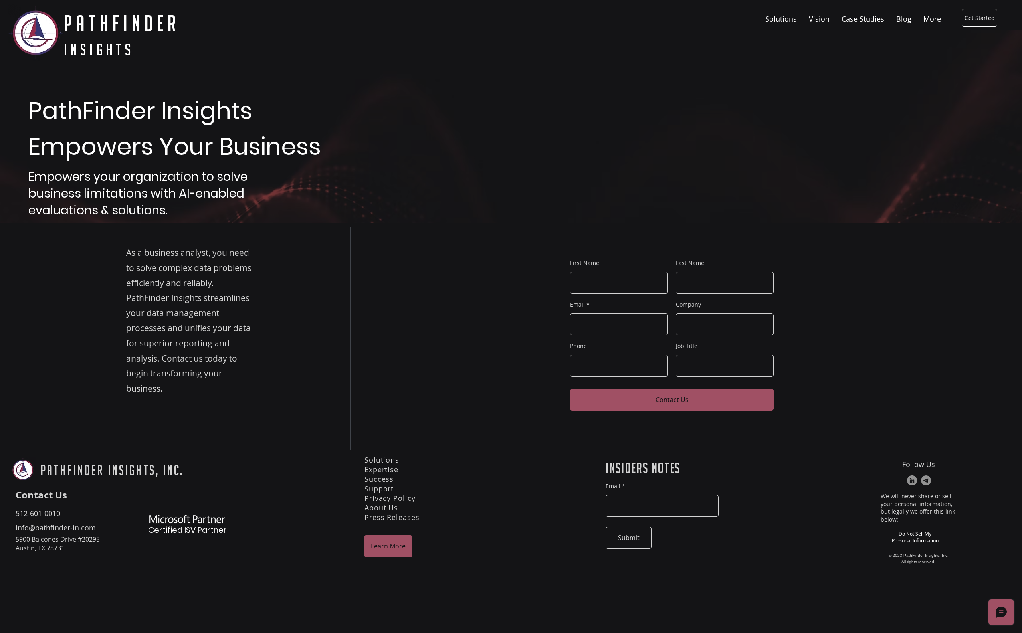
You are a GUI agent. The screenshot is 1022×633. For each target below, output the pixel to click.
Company (688, 304)
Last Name (690, 263)
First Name (584, 263)
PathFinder (122, 23)
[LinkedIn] (912, 480)
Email (577, 304)
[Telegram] (926, 480)
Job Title (686, 346)
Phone (578, 346)
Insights (99, 49)
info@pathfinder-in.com (56, 527)
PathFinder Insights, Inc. (112, 470)
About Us (381, 507)
